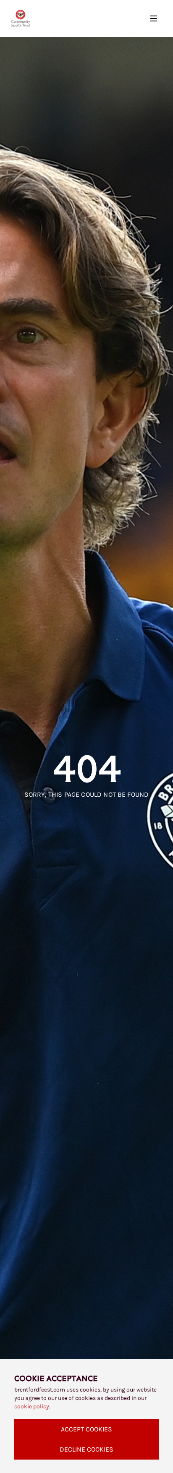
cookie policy (31, 1406)
